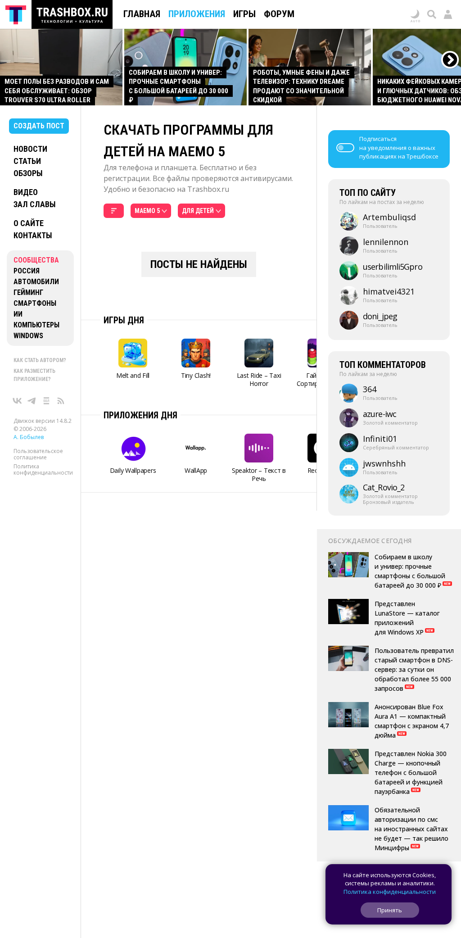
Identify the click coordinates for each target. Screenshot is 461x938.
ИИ (18, 314)
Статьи (27, 161)
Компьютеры (36, 325)
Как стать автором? (40, 360)
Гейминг (28, 292)
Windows (28, 335)
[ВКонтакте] (17, 401)
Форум (279, 14)
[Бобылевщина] (46, 401)
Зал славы (35, 204)
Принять (389, 910)
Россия (27, 271)
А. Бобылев (29, 437)
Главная (141, 14)
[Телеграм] (32, 401)
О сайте (29, 223)
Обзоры (28, 173)
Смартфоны (35, 303)
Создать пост (39, 126)
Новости (30, 149)
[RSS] (61, 401)
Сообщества (36, 260)
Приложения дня (140, 415)
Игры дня (124, 320)
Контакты (33, 235)
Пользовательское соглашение (38, 454)
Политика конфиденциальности (43, 469)
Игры (244, 14)
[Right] (450, 60)
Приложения (196, 14)
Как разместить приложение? (34, 375)
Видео (26, 192)
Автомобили (36, 281)
